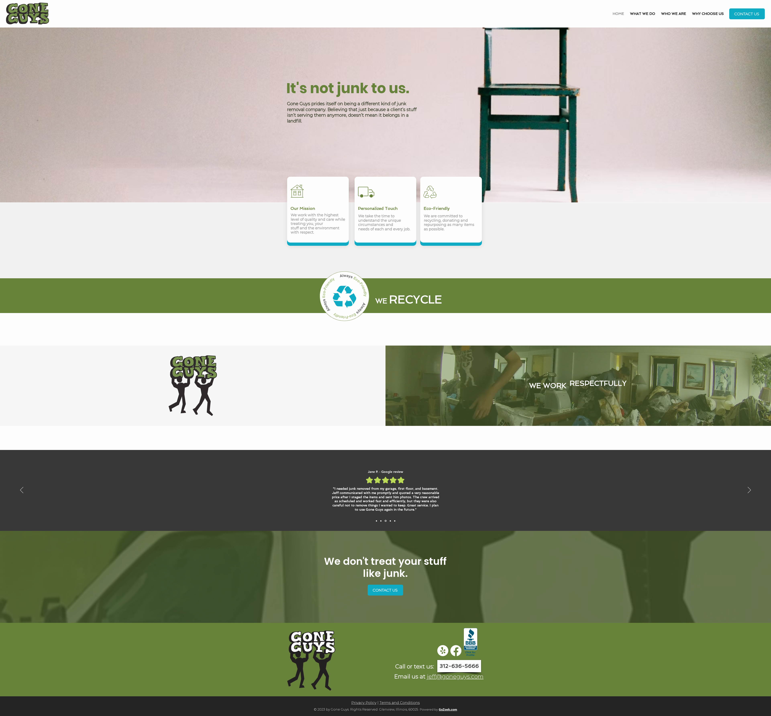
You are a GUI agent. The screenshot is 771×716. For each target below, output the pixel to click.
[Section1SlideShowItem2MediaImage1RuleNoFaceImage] (385, 520)
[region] (27, 15)
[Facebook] (455, 650)
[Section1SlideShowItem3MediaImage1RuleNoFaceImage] (389, 520)
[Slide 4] (394, 521)
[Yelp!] (442, 650)
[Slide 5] (376, 520)
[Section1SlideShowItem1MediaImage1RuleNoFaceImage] (380, 520)
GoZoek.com (448, 709)
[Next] (749, 490)
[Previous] (21, 490)
